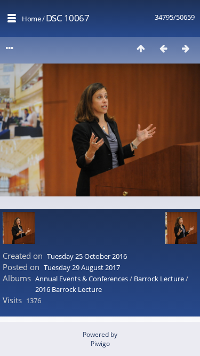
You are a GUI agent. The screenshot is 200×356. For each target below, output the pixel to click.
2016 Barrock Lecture (68, 289)
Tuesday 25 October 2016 (87, 256)
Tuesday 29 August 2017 (82, 267)
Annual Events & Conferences (81, 278)
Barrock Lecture (159, 278)
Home (31, 18)
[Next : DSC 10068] (185, 48)
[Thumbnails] (141, 48)
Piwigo (100, 343)
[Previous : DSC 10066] (163, 48)
